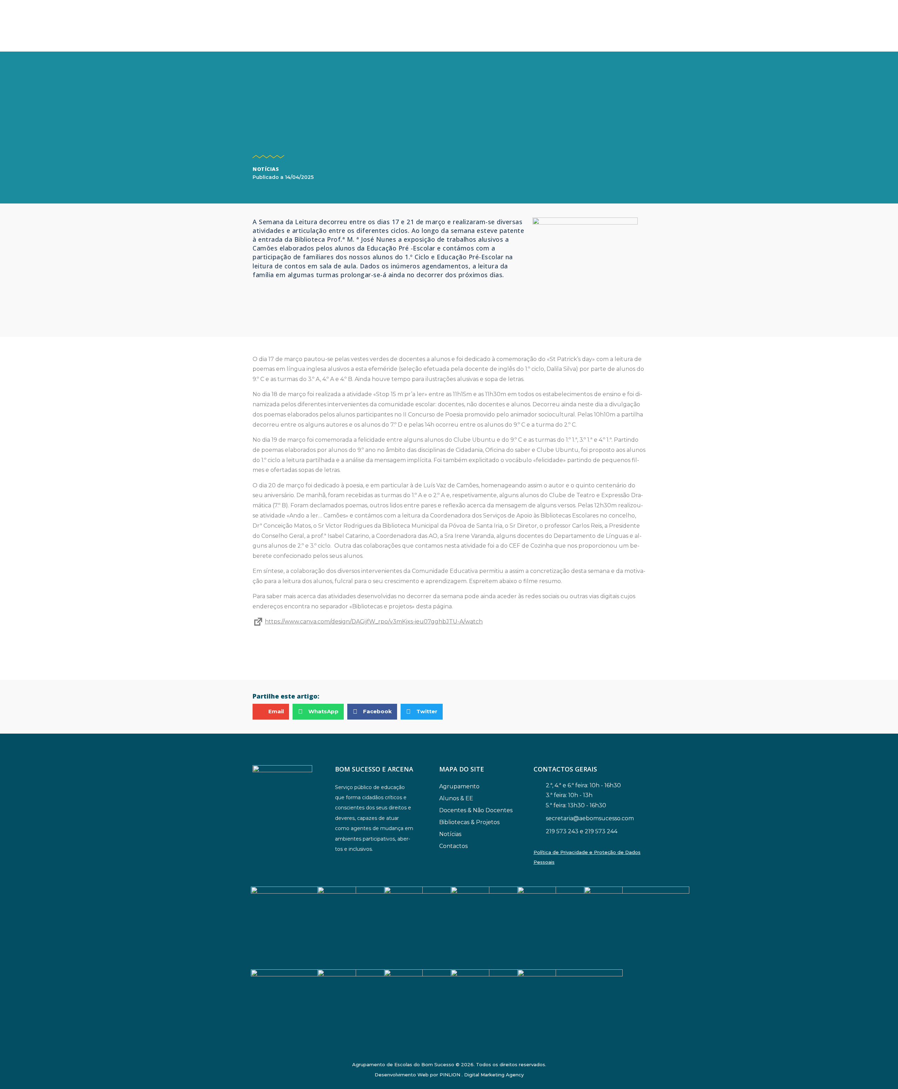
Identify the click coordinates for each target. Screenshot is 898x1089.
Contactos (453, 846)
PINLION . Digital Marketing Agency (482, 1074)
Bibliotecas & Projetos (469, 822)
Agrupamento (459, 786)
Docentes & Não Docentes (475, 810)
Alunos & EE (456, 798)
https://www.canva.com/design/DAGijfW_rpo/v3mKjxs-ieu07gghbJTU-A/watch (374, 621)
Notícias (266, 169)
